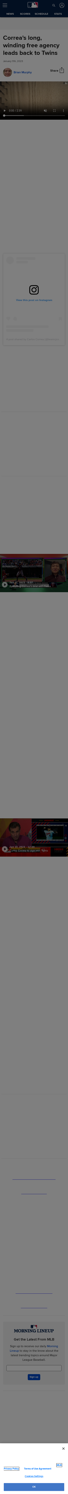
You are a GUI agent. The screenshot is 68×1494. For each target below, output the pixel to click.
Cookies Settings (34, 1476)
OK (34, 1486)
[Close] (63, 1448)
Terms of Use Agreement (37, 1468)
